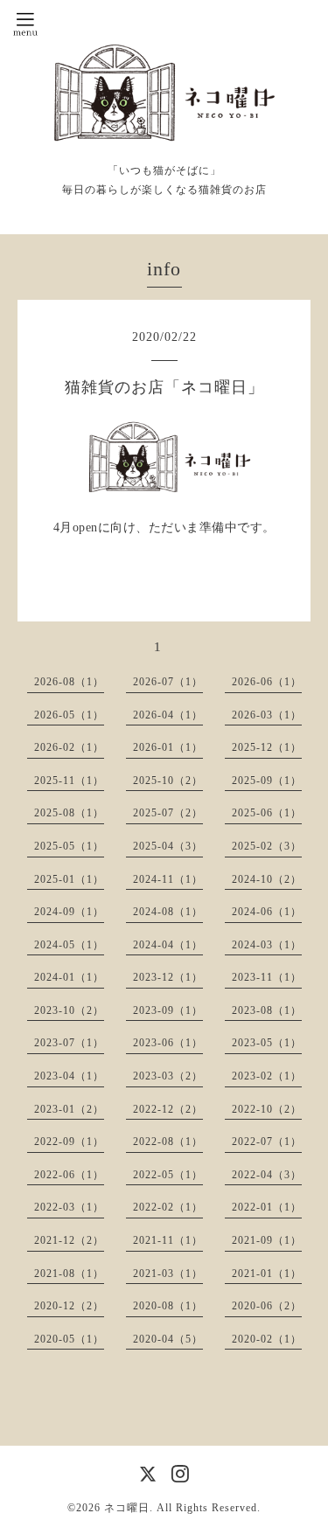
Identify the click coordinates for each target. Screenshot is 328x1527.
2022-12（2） (168, 1109)
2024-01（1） (69, 977)
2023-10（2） (69, 1010)
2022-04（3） (267, 1175)
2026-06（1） (267, 682)
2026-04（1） (168, 715)
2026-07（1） (168, 682)
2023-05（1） (267, 1043)
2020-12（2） (69, 1306)
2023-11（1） (267, 977)
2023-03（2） (168, 1076)
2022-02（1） (168, 1207)
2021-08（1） (69, 1273)
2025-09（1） (267, 780)
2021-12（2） (69, 1240)
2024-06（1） (267, 912)
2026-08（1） (69, 682)
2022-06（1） (69, 1175)
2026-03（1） (267, 715)
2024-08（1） (168, 912)
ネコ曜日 (127, 1508)
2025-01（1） (69, 879)
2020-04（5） (168, 1339)
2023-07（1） (69, 1043)
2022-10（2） (267, 1109)
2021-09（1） (267, 1240)
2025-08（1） (69, 813)
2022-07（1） (267, 1141)
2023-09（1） (168, 1010)
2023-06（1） (168, 1043)
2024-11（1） (168, 879)
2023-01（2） (69, 1109)
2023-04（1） (69, 1076)
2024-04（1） (168, 945)
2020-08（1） (168, 1306)
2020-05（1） (69, 1339)
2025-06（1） (267, 813)
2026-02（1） (69, 747)
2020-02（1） (267, 1339)
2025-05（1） (69, 846)
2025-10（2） (168, 780)
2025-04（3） (168, 846)
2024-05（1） (69, 945)
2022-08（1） (168, 1141)
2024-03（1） (267, 945)
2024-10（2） (267, 879)
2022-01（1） (267, 1207)
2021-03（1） (168, 1273)
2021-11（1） (168, 1240)
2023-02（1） (267, 1076)
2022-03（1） (69, 1207)
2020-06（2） (267, 1306)
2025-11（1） (69, 780)
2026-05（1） (69, 715)
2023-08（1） (267, 1010)
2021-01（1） (267, 1273)
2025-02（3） (267, 846)
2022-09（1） (69, 1141)
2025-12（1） (267, 747)
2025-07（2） (168, 813)
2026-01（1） (168, 747)
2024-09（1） (69, 912)
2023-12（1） (168, 977)
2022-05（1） (168, 1175)
